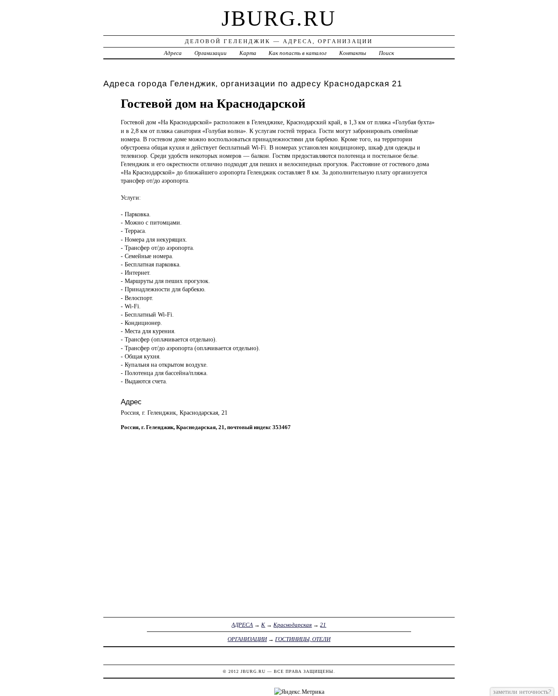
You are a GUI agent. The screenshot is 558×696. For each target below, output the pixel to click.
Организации (210, 53)
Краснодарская (292, 624)
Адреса (173, 53)
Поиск (386, 53)
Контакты (352, 53)
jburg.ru (278, 18)
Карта (247, 53)
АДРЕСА (242, 624)
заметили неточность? (522, 691)
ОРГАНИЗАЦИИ (247, 639)
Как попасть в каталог (298, 53)
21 (323, 624)
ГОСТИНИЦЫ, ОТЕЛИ (302, 639)
